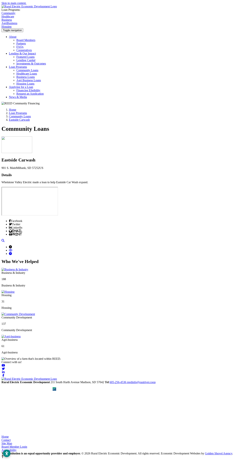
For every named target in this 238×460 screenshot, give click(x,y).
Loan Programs (18, 66)
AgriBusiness (9, 23)
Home (5, 436)
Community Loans (27, 70)
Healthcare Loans (26, 73)
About (12, 36)
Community (8, 13)
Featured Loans (25, 56)
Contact (6, 440)
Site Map (6, 443)
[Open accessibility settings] (6, 453)
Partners (21, 43)
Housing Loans (25, 83)
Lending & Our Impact (22, 53)
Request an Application (30, 93)
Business (6, 19)
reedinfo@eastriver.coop (141, 382)
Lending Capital (25, 60)
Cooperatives (24, 50)
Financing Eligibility (28, 90)
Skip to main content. (13, 3)
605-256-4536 (118, 382)
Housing (6, 26)
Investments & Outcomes (31, 63)
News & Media (18, 97)
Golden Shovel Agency (218, 453)
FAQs (19, 46)
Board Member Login (14, 446)
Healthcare (7, 16)
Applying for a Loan (21, 87)
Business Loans (25, 76)
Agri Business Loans (28, 80)
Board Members (25, 40)
